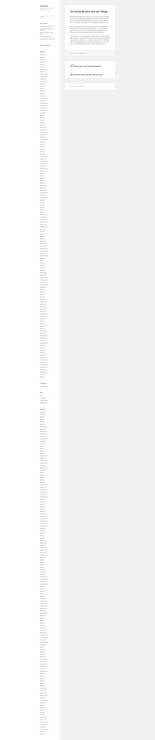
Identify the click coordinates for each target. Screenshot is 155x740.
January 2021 (43, 217)
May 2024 (42, 120)
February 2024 (43, 127)
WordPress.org (43, 403)
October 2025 (43, 79)
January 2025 (43, 100)
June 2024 (42, 117)
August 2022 (43, 171)
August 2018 (43, 287)
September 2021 (44, 197)
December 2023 (43, 132)
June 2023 (42, 146)
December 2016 (43, 335)
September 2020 (44, 226)
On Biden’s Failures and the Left (47, 39)
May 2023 (42, 149)
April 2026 (42, 64)
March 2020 (42, 241)
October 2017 (43, 311)
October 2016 (43, 340)
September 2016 (44, 343)
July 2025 (42, 86)
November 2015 (43, 367)
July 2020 (42, 231)
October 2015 (43, 369)
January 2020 (43, 246)
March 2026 (42, 67)
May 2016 (42, 352)
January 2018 (43, 304)
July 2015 (42, 377)
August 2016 (43, 345)
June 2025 (42, 88)
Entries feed (43, 398)
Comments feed (43, 400)
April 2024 (42, 122)
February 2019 (43, 272)
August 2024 (43, 113)
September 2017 (44, 314)
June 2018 (42, 292)
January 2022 (43, 188)
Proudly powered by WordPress (77, 86)
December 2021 (43, 190)
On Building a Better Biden (46, 26)
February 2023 (43, 156)
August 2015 (43, 374)
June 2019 (42, 263)
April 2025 (42, 93)
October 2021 (43, 195)
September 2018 (44, 285)
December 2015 (43, 364)
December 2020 (43, 219)
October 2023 (43, 137)
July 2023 (42, 144)
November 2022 (43, 163)
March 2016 (42, 357)
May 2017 (42, 323)
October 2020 (43, 224)
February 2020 (43, 243)
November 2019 (43, 251)
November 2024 (43, 105)
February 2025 (43, 98)
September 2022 (44, 168)
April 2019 (42, 268)
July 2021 (42, 202)
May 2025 (42, 91)
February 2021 (43, 214)
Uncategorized (43, 386)
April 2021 (42, 209)
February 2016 (43, 360)
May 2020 (42, 236)
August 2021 (43, 200)
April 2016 (42, 355)
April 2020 (42, 239)
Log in (41, 395)
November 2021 (43, 192)
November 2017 (43, 309)
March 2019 (42, 270)
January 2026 (43, 71)
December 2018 (43, 277)
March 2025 (42, 96)
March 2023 (42, 154)
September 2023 (44, 139)
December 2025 (43, 74)
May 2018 (42, 294)
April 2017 (42, 326)
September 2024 (44, 110)
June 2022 (42, 176)
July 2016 (42, 347)
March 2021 (42, 212)
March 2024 (42, 125)
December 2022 (43, 161)
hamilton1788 (82, 53)
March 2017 (42, 328)
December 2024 (43, 103)
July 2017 (42, 318)
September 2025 (44, 81)
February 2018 (43, 301)
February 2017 (43, 331)
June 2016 (42, 350)
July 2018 (42, 289)
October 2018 (43, 282)
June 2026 (42, 59)
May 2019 (42, 265)
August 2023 (43, 142)
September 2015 (44, 372)
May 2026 (42, 62)
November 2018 (43, 280)
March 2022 (42, 183)
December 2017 (43, 306)
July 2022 (42, 173)
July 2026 (42, 57)
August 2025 (43, 84)
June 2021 (42, 205)
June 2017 (42, 321)
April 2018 (42, 297)
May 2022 (42, 178)
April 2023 (42, 151)
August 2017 (43, 316)
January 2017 (43, 333)
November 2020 (43, 222)
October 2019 (43, 253)
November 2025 (43, 76)
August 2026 (43, 54)
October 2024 (43, 108)
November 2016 (43, 338)
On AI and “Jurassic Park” (46, 36)
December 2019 (43, 248)
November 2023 (43, 134)
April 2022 (42, 180)
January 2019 (43, 275)
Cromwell (44, 6)
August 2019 (43, 258)
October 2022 (43, 166)
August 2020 (43, 229)
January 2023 (43, 159)
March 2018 (42, 299)
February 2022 (43, 185)
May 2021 (42, 207)
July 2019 (42, 260)
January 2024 (43, 130)
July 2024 (42, 115)
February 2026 (43, 69)
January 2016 (43, 362)
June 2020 (42, 234)
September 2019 (44, 255)
